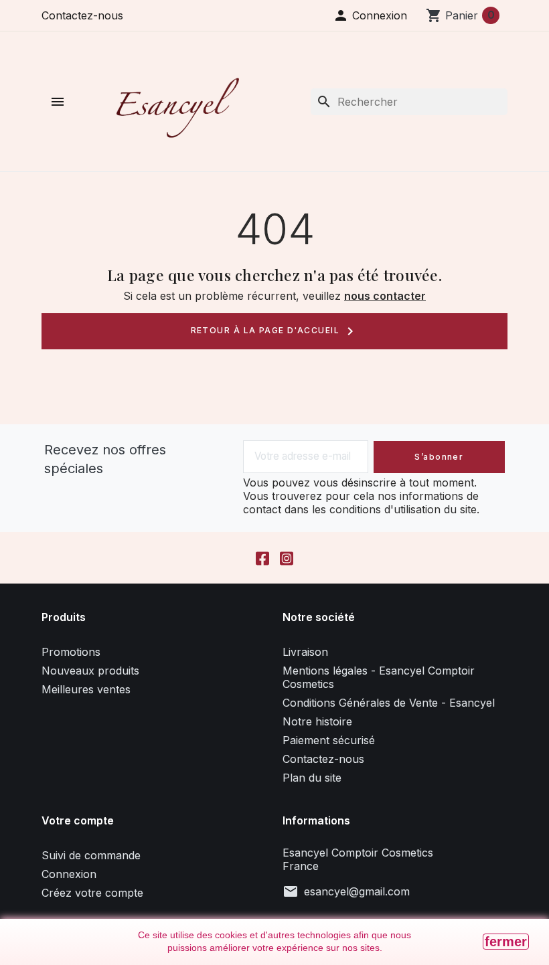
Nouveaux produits (90, 670)
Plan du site (312, 777)
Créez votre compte (92, 892)
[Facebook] (262, 557)
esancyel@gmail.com (357, 891)
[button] (370, 15)
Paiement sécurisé (329, 740)
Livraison (305, 652)
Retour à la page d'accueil (275, 331)
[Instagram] (286, 557)
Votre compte (78, 820)
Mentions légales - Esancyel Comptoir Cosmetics (379, 677)
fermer (506, 941)
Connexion (69, 874)
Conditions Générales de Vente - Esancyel (389, 702)
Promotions (71, 652)
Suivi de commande (91, 855)
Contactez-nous (82, 15)
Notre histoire (317, 721)
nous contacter (385, 295)
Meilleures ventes (86, 689)
